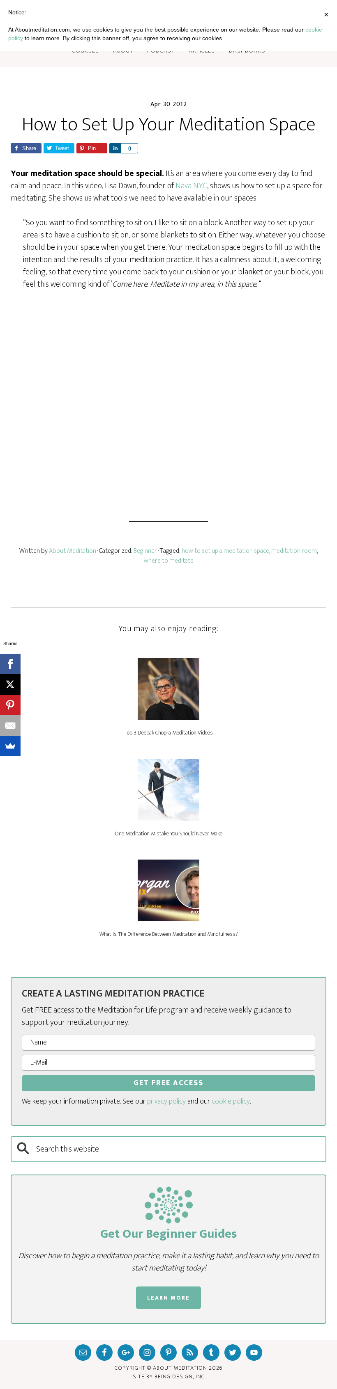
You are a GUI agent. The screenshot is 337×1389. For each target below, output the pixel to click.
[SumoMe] (10, 746)
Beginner (145, 551)
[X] (10, 684)
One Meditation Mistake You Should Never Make (168, 833)
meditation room (294, 551)
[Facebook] (10, 664)
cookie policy (231, 1101)
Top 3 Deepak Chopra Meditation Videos (169, 732)
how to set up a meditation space (225, 551)
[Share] (115, 148)
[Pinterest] (10, 705)
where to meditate (169, 560)
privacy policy (166, 1101)
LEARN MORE (168, 1297)
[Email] (10, 725)
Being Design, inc (180, 1376)
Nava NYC (191, 186)
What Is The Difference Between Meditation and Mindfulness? (168, 934)
